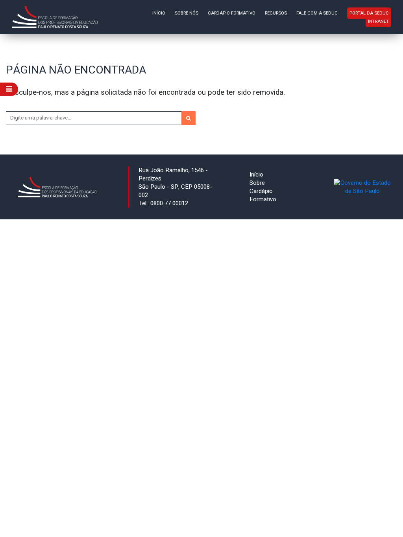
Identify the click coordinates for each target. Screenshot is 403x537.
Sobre (257, 182)
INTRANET (378, 21)
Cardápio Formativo (231, 13)
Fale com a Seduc (317, 13)
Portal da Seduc (369, 13)
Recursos (276, 13)
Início (158, 13)
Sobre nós (186, 13)
